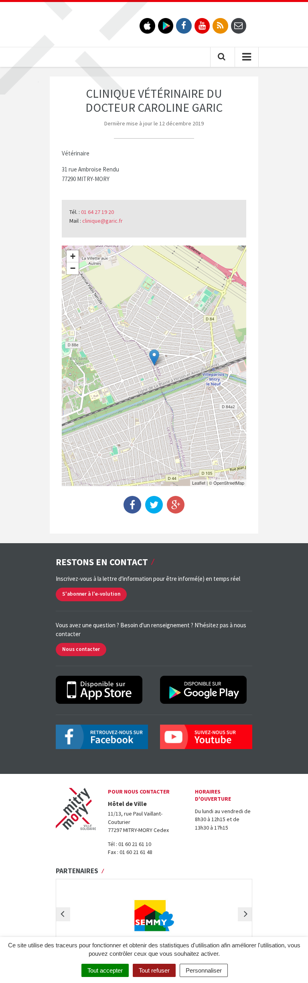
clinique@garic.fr (102, 220)
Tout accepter (105, 970)
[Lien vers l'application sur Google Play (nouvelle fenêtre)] (166, 26)
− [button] (72, 268)
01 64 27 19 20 (97, 212)
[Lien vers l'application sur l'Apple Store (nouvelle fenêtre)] (147, 26)
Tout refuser (154, 970)
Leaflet (198, 482)
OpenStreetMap (228, 482)
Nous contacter (81, 649)
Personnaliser (204, 970)
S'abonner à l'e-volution (91, 593)
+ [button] (72, 256)
